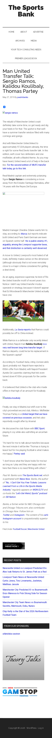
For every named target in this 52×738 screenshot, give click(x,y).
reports (23, 329)
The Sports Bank (26, 11)
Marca (24, 233)
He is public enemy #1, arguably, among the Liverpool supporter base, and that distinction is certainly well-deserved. (25, 244)
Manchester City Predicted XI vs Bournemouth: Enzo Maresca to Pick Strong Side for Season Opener (25, 593)
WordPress (31, 728)
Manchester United (36, 529)
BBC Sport (40, 428)
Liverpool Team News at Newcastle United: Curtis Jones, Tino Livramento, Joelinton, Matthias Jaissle (23, 581)
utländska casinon (11, 633)
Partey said (19, 453)
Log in (41, 728)
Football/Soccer (20, 529)
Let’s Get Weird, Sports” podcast (31, 493)
